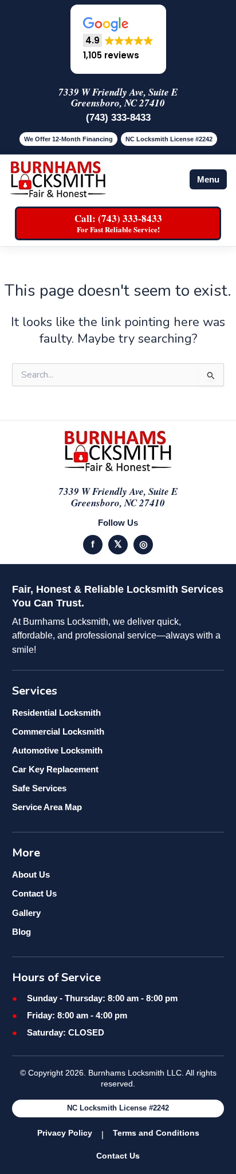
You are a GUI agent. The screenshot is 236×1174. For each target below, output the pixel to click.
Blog (21, 932)
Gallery (26, 913)
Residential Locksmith (56, 712)
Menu (208, 179)
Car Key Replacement (55, 769)
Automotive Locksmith (57, 750)
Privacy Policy (64, 1132)
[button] (118, 39)
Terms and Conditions (156, 1132)
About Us (31, 874)
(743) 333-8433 (118, 117)
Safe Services (39, 788)
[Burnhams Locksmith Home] (58, 179)
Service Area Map (47, 807)
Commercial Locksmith (58, 731)
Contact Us (34, 893)
